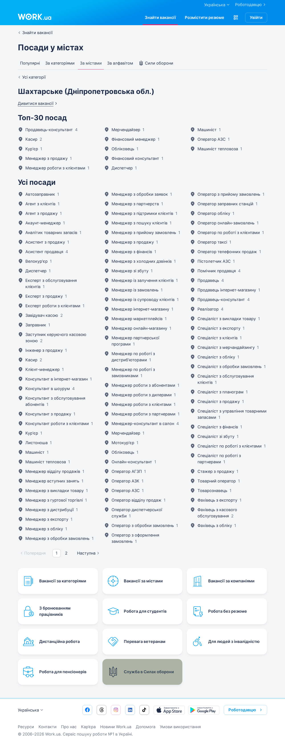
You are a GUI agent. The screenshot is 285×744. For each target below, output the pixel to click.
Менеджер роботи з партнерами (143, 414)
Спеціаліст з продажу (218, 401)
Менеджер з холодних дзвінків (142, 261)
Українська (28, 710)
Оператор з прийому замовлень (228, 194)
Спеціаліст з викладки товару (226, 318)
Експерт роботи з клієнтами (52, 305)
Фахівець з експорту (217, 500)
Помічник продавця (216, 270)
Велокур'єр (36, 261)
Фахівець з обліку (214, 525)
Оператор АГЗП (127, 471)
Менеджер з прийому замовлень (144, 232)
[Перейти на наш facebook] (87, 710)
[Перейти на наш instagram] (116, 710)
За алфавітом (120, 63)
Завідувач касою (41, 315)
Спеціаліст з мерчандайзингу (226, 347)
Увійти (256, 17)
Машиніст (207, 129)
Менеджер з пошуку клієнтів (139, 223)
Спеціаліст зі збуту (215, 436)
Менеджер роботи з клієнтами (55, 168)
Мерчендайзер (126, 129)
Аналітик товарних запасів (51, 232)
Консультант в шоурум (47, 388)
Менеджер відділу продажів (52, 471)
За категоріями (60, 63)
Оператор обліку (213, 213)
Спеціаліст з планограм (220, 392)
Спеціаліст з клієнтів (217, 337)
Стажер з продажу (215, 471)
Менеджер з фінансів (132, 251)
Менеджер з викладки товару (54, 490)
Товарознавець (212, 490)
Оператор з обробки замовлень (143, 525)
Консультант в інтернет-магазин (56, 379)
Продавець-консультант (49, 129)
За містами (91, 63)
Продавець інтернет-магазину (226, 290)
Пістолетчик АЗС (214, 261)
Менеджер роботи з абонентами (143, 385)
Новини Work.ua (115, 726)
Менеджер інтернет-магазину (140, 309)
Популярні (30, 63)
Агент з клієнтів (40, 203)
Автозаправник (40, 194)
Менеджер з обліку (44, 528)
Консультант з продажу (48, 414)
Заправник (35, 325)
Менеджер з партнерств (135, 203)
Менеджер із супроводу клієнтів (143, 299)
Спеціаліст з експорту (218, 328)
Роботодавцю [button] (242, 709)
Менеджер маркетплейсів (137, 318)
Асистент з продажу (45, 242)
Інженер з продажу (44, 350)
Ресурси (26, 726)
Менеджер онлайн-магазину (139, 328)
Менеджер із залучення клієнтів (143, 280)
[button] (236, 17)
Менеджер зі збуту (130, 270)
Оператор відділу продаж (136, 500)
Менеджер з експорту (46, 519)
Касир (31, 139)
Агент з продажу (41, 213)
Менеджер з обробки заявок (140, 194)
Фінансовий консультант (135, 158)
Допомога (145, 726)
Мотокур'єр (123, 442)
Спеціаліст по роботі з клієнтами (229, 446)
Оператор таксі (212, 242)
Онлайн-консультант (132, 461)
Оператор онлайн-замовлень (225, 223)
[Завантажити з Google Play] (203, 710)
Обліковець (123, 148)
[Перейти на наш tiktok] (144, 710)
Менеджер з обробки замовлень (57, 538)
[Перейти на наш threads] (101, 710)
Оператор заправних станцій (225, 203)
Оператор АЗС (211, 139)
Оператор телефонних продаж (227, 251)
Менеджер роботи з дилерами (142, 394)
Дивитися (35, 103)
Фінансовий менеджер (133, 139)
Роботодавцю (248, 4)
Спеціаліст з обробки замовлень (229, 366)
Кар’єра (88, 726)
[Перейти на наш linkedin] (130, 710)
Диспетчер (122, 168)
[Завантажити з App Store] (169, 710)
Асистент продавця (44, 251)
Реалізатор (208, 309)
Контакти (48, 726)
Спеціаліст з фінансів (217, 427)
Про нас (69, 726)
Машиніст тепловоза (217, 148)
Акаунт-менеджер (43, 223)
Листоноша (36, 442)
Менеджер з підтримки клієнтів (142, 213)
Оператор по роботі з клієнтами (228, 232)
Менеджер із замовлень (135, 290)
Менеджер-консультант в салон (143, 423)
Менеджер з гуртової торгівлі (54, 500)
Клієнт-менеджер (42, 369)
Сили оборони (158, 63)
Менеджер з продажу (46, 158)
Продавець (208, 280)
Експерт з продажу (44, 296)
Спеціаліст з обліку (216, 357)
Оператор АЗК (125, 481)
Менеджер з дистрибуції (49, 509)
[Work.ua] (34, 16)
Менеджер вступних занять (52, 481)
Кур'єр (31, 148)
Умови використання (180, 726)
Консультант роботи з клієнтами (57, 423)
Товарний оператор (216, 481)
